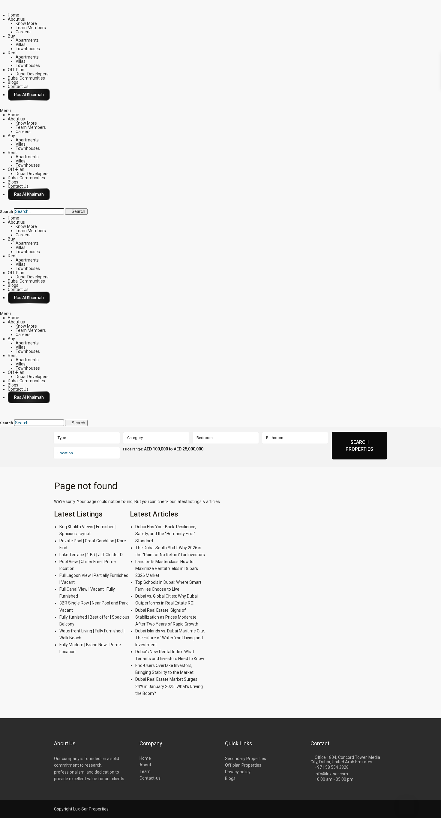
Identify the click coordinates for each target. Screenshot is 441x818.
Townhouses (28, 48)
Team (145, 771)
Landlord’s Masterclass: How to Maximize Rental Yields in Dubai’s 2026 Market (166, 568)
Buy (11, 36)
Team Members (31, 27)
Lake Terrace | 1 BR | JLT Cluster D (91, 554)
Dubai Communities (26, 78)
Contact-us (150, 778)
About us (16, 19)
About (145, 764)
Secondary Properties (245, 758)
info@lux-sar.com (331, 773)
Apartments (27, 40)
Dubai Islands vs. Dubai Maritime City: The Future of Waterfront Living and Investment (170, 638)
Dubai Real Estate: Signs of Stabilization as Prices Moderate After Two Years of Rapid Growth (166, 617)
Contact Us (18, 86)
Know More (26, 23)
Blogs (13, 82)
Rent (12, 52)
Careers (23, 31)
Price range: (133, 449)
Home (13, 15)
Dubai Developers (32, 73)
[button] (220, 110)
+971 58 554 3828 (332, 767)
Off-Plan (16, 69)
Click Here (29, 94)
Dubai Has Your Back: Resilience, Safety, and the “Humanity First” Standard (165, 533)
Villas (21, 44)
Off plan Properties (243, 765)
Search (6, 212)
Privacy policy (237, 771)
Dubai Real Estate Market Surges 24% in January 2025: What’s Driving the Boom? (169, 686)
